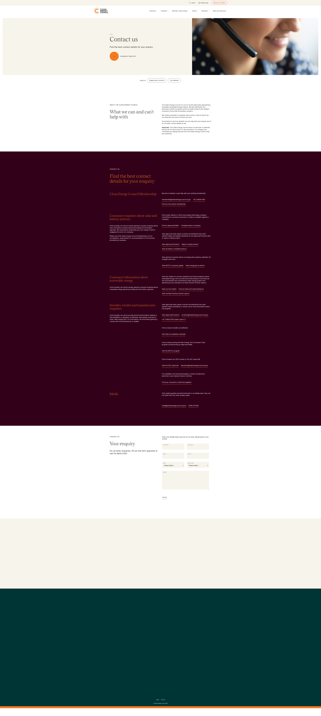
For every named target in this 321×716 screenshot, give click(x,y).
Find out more (115, 581)
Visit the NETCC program (171, 351)
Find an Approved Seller (170, 225)
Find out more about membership (173, 204)
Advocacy (152, 11)
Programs (164, 11)
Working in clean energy (179, 11)
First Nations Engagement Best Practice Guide (132, 646)
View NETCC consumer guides (172, 265)
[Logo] (160, 609)
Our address (174, 80)
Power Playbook (132, 634)
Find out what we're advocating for (191, 289)
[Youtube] (164, 617)
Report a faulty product (190, 244)
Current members (115, 640)
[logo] (101, 11)
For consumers (148, 638)
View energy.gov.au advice (195, 265)
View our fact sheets (169, 289)
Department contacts (156, 80)
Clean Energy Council (160, 703)
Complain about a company (191, 225)
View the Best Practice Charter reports (175, 293)
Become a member (219, 3)
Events (194, 11)
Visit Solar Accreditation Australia (173, 334)
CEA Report (130, 630)
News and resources (219, 11)
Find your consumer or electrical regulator (177, 382)
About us (112, 636)
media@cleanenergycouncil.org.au (174, 406)
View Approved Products (170, 244)
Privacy (163, 699)
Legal (157, 699)
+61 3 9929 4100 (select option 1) (174, 319)
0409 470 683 (194, 406)
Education (204, 11)
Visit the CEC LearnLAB (170, 365)
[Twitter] (161, 617)
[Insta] (155, 617)
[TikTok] (168, 617)
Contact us (113, 632)
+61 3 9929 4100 (199, 199)
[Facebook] (152, 617)
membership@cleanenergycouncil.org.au (176, 199)
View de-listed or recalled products (174, 249)
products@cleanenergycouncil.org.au (195, 315)
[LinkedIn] (158, 617)
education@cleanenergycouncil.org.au (194, 365)
